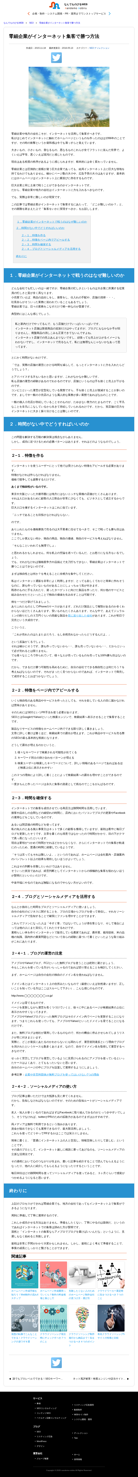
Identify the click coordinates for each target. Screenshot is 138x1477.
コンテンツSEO (44, 1413)
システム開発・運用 (83, 1419)
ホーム (77, 1454)
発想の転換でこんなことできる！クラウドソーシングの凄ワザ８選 (24, 1338)
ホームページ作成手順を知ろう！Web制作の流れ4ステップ (24, 1295)
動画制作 (78, 1410)
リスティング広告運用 (84, 1405)
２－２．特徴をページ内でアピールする (45, 239)
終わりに (21, 256)
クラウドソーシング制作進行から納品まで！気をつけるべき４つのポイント (82, 1339)
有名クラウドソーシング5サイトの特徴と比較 (111, 1336)
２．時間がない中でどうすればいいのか (40, 227)
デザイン (41, 1446)
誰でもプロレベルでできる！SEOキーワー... (38, 1378)
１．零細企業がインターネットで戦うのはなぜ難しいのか (52, 221)
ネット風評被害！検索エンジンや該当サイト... (99, 1378)
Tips (76, 1438)
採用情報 (78, 1459)
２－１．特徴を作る (33, 235)
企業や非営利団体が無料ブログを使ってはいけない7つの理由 (62, 1074)
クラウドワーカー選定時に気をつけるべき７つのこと (110, 1295)
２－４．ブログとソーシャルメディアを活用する (51, 248)
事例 (39, 1403)
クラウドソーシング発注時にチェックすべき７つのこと (53, 1338)
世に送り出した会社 (80, 615)
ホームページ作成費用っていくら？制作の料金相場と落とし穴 (53, 1295)
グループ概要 (43, 1459)
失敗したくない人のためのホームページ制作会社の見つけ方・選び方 (82, 1295)
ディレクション (101, 48)
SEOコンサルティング (47, 1408)
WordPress (42, 1441)
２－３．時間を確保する (36, 244)
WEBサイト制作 (81, 1414)
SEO (91, 48)
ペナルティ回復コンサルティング (51, 1418)
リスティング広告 (44, 1436)
